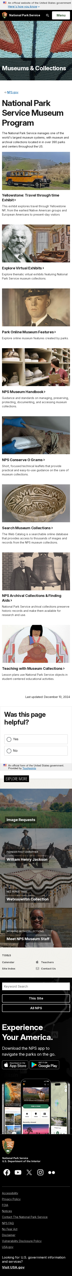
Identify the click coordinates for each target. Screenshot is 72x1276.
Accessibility (10, 1193)
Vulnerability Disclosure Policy (22, 1241)
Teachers (47, 962)
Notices (7, 1211)
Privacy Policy (11, 1199)
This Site (36, 998)
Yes (15, 739)
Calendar (8, 962)
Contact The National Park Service (25, 1217)
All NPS (36, 1008)
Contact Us (48, 968)
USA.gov (7, 1247)
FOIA (5, 1205)
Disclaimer (8, 1235)
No (15, 751)
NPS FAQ (8, 1223)
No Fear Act (9, 1229)
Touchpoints (29, 768)
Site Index (8, 968)
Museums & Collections (34, 68)
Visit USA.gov (13, 1267)
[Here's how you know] (36, 5)
